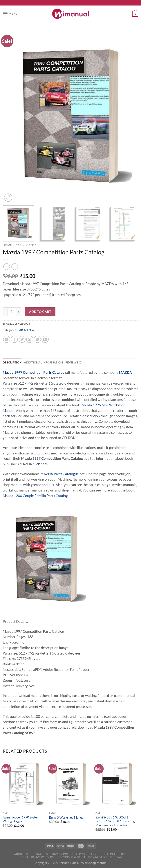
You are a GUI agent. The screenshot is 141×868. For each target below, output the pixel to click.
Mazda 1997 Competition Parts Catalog (33, 372)
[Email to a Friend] (29, 339)
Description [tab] (12, 362)
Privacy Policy (61, 854)
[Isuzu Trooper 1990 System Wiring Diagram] (24, 784)
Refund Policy (115, 854)
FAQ (119, 857)
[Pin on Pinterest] (37, 339)
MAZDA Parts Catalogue (59, 474)
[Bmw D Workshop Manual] (70, 784)
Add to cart (40, 312)
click (36, 464)
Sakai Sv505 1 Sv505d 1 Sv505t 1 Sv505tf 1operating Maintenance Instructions (115, 821)
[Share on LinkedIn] (44, 339)
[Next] (131, 116)
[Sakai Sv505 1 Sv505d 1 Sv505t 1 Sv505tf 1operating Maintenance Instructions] (116, 784)
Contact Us (39, 854)
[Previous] (10, 116)
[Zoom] (8, 197)
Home (7, 245)
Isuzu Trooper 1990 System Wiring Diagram (21, 819)
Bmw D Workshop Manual (66, 817)
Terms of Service (88, 854)
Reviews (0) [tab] (73, 362)
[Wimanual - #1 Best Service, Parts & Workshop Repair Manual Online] (70, 14)
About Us (21, 854)
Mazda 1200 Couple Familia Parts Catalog (35, 496)
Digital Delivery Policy (37, 857)
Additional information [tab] (43, 362)
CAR (18, 245)
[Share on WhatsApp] (6, 339)
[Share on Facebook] (14, 339)
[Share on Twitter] (22, 339)
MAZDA (31, 245)
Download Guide (101, 857)
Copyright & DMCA (71, 857)
